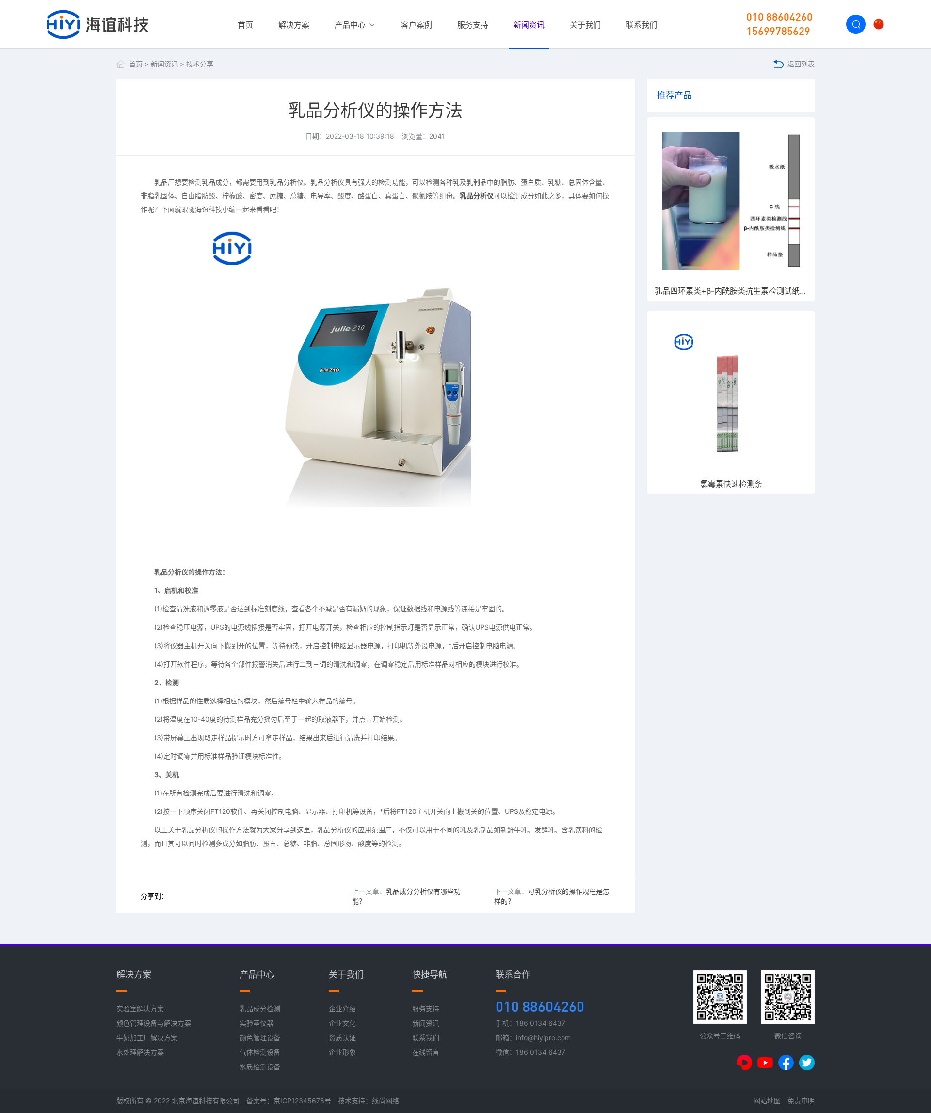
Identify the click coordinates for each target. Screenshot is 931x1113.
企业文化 (342, 1023)
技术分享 (199, 64)
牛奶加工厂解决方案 (146, 1038)
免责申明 (801, 1101)
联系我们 (641, 25)
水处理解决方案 (140, 1052)
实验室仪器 (256, 1023)
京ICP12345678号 (302, 1101)
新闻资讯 (529, 25)
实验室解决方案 (140, 1008)
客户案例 (416, 25)
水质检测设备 (260, 1067)
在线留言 (425, 1052)
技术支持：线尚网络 (368, 1101)
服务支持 (472, 25)
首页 (245, 25)
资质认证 (342, 1038)
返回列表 (801, 64)
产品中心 (351, 25)
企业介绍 (342, 1008)
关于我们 (585, 25)
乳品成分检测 (260, 1008)
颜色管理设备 (260, 1038)
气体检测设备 (260, 1052)
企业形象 (342, 1052)
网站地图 (767, 1101)
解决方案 (293, 25)
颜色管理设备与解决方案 (153, 1023)
